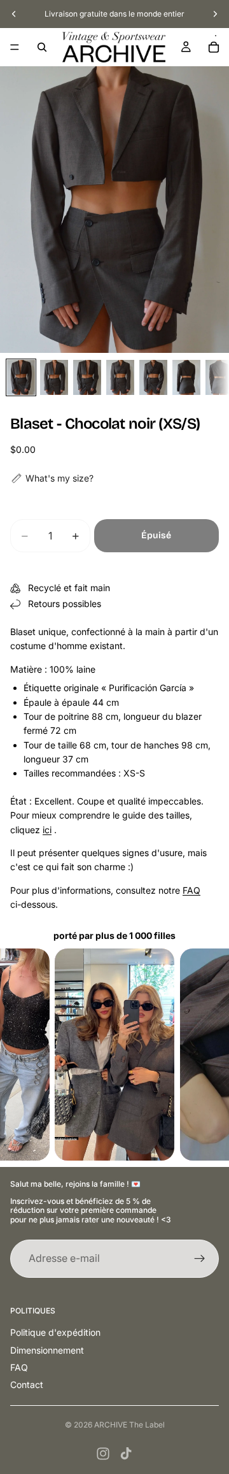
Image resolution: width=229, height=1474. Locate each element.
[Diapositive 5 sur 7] (153, 377)
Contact (26, 1384)
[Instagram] (103, 1453)
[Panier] (214, 47)
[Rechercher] (42, 47)
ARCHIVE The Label (129, 1424)
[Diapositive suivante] (215, 14)
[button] (52, 478)
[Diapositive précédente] (14, 14)
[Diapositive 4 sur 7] (120, 377)
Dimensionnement (47, 1350)
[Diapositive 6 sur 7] (186, 377)
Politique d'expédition (55, 1332)
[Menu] (14, 47)
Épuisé (156, 535)
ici (47, 829)
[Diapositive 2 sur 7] (54, 377)
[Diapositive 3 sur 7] (87, 377)
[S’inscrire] (199, 1258)
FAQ (191, 890)
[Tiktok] (126, 1453)
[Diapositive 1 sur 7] (21, 377)
